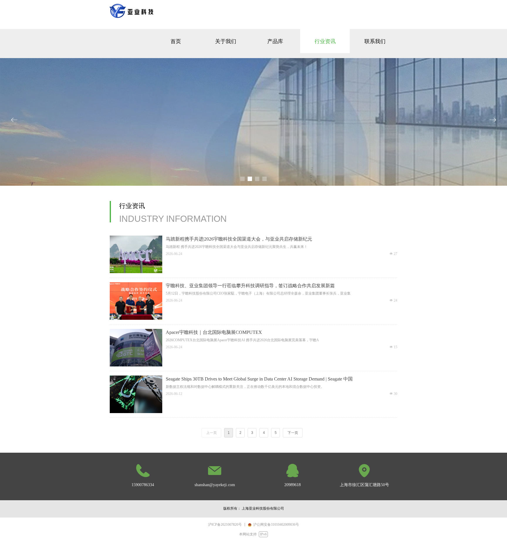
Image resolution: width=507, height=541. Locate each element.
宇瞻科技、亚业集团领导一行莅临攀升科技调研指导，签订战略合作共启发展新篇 (250, 285)
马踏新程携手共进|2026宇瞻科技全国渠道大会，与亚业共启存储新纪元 (239, 238)
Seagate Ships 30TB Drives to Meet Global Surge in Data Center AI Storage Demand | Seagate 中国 (259, 378)
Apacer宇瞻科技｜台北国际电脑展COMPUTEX (214, 332)
